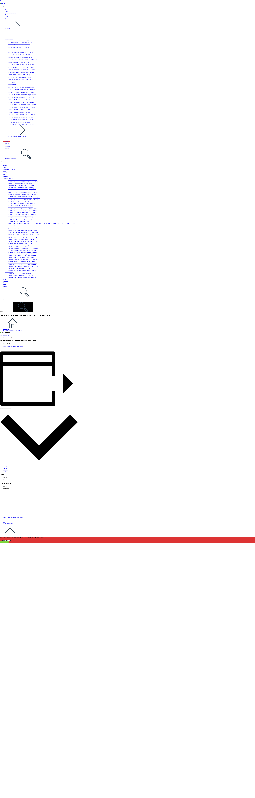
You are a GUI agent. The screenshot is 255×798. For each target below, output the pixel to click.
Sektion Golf (5, 284)
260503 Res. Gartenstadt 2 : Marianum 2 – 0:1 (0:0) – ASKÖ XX (22, 255)
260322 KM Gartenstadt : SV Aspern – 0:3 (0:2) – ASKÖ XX (21, 239)
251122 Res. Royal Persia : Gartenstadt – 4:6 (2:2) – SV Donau (21, 221)
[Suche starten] (23, 307)
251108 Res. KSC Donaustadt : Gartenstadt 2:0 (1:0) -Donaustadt (22, 214)
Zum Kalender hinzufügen (5, 408)
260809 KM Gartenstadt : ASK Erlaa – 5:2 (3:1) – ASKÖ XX (21, 275)
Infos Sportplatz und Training (9, 169)
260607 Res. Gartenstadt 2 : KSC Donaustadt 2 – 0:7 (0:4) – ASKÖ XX (23, 266)
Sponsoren (5, 286)
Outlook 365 (5, 470)
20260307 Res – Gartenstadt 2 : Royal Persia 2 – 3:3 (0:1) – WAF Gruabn (24, 234)
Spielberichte (5, 176)
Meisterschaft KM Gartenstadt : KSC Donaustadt (13, 346)
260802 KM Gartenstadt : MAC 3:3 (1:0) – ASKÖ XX (19, 273)
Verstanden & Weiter (6, 540)
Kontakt (4, 167)
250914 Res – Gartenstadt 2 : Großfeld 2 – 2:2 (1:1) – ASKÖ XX (22, 189)
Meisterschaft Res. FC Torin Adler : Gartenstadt (13, 347)
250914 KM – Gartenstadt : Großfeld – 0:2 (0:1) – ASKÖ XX (21, 187)
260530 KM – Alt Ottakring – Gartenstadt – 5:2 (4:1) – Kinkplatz (21, 261)
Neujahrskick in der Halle (13, 226)
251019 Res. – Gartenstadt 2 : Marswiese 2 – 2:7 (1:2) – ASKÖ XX (22, 205)
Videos (4, 282)
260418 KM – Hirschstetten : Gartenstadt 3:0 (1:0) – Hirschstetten (22, 246)
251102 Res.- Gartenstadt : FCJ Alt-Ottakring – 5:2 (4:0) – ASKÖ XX (22, 210)
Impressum (5, 521)
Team (4, 174)
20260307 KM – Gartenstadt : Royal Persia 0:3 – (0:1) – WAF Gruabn (23, 232)
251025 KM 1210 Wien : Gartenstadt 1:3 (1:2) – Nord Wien (20, 207)
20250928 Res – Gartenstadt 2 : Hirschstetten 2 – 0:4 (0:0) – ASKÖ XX (23, 194)
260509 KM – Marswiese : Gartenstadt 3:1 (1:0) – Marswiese (21, 257)
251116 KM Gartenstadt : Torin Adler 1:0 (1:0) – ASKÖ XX (20, 216)
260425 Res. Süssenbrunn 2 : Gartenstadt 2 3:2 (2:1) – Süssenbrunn (23, 252)
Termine (4, 279)
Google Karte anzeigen (12, 489)
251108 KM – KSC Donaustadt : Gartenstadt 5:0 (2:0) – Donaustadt (22, 212)
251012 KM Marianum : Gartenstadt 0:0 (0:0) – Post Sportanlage (22, 201)
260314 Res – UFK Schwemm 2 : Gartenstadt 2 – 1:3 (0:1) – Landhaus (23, 237)
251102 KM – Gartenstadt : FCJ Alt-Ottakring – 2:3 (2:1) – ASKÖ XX (22, 208)
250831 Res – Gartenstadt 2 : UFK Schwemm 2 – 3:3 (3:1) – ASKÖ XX (23, 181)
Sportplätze (5, 281)
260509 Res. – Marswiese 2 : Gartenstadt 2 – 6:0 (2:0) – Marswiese (22, 259)
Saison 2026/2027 (9, 272)
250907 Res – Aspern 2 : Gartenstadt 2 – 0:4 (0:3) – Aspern (21, 185)
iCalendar (5, 468)
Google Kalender (6, 466)
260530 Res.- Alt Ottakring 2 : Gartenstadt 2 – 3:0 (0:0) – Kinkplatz (22, 263)
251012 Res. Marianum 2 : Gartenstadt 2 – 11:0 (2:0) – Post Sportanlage (23, 199)
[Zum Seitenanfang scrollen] (10, 535)
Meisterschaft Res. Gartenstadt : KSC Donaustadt (12, 330)
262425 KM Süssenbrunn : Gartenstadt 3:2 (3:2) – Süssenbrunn (22, 250)
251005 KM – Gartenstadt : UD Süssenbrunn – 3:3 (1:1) (20, 196)
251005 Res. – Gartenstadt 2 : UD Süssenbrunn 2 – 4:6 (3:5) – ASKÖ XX (24, 198)
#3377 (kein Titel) (11, 225)
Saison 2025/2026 (9, 178)
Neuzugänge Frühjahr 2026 (14, 228)
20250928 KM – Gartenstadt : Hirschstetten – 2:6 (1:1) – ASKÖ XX (22, 192)
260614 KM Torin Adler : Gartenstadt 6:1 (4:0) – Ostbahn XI (20, 268)
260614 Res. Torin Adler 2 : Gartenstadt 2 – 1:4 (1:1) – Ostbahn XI (22, 270)
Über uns (5, 165)
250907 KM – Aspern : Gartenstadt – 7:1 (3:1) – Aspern (20, 183)
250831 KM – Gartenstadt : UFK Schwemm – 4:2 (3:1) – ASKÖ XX (22, 180)
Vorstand (5, 172)
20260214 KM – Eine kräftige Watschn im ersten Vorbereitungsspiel (22, 230)
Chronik (4, 171)
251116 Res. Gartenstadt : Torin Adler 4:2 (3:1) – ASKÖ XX (20, 217)
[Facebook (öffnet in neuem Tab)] (3, 6)
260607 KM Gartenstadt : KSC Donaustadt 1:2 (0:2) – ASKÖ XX (22, 264)
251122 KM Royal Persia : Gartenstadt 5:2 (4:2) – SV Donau (21, 219)
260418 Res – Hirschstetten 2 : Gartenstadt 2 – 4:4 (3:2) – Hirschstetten (23, 248)
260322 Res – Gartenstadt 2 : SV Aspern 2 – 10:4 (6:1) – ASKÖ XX (22, 241)
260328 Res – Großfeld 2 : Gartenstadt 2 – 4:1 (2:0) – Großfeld (21, 245)
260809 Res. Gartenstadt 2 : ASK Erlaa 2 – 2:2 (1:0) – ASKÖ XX (22, 277)
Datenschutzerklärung (7, 521)
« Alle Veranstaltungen (4, 335)
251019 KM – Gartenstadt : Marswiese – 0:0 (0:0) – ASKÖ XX (21, 203)
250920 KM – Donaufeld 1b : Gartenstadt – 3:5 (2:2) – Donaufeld (22, 190)
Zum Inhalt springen (4, 0)
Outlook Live (5, 471)
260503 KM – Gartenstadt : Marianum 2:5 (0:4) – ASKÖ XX (21, 254)
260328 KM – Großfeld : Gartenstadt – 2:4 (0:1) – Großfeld (20, 243)
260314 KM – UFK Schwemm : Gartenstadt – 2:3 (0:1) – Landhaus (22, 235)
